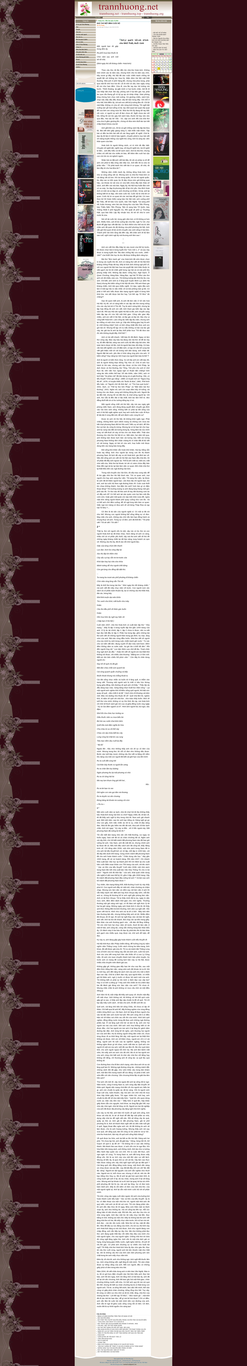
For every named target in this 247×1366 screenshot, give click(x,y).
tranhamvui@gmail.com (129, 1364)
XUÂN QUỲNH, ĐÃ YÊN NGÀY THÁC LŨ (109, 1337)
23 (153, 68)
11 (159, 63)
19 (162, 66)
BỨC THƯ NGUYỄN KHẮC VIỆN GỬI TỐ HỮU (111, 1350)
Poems (78, 59)
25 (159, 68)
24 (156, 68)
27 (165, 68)
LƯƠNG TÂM (101, 1342)
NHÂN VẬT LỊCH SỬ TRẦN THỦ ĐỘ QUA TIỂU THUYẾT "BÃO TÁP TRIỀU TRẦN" (121, 1331)
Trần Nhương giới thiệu (82, 57)
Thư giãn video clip (81, 52)
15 (170, 63)
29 (170, 68)
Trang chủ (86, 21)
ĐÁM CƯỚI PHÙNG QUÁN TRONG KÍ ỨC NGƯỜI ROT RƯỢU (116, 1344)
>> (169, 54)
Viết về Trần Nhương (81, 44)
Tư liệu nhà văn (80, 54)
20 (165, 66)
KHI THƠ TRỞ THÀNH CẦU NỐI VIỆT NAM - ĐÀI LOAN (114, 1327)
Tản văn (78, 32)
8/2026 (162, 54)
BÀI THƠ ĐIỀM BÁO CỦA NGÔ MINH (108, 1352)
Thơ (77, 27)
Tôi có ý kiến (79, 42)
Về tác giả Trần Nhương (82, 24)
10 (156, 63)
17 (156, 66)
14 (168, 63)
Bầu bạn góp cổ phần (81, 39)
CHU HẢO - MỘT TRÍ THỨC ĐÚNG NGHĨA (110, 1325)
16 (153, 66)
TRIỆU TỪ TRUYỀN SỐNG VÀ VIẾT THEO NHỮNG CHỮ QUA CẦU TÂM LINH (120, 1333)
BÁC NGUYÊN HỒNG (104, 1318)
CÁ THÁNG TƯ (157, 35)
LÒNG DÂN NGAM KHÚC (105, 1338)
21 (168, 66)
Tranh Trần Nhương (81, 64)
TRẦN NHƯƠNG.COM (159, 30)
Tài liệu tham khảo (81, 62)
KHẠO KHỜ (101, 1335)
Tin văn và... (79, 37)
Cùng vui (78, 47)
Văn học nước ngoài (81, 34)
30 (153, 71)
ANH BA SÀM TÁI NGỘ (160, 24)
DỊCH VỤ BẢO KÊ (103, 1340)
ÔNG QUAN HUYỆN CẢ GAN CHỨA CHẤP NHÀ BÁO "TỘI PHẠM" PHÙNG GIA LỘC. (122, 1329)
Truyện (78, 29)
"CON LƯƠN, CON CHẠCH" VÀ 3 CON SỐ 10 (111, 1322)
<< (154, 54)
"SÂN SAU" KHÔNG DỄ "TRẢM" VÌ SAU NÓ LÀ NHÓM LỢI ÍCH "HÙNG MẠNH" (120, 1346)
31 (156, 71)
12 (162, 63)
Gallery (78, 67)
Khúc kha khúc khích (81, 49)
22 (170, 66)
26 (162, 68)
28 (168, 68)
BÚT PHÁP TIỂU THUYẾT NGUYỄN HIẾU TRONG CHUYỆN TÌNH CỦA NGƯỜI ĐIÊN (122, 1320)
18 (159, 66)
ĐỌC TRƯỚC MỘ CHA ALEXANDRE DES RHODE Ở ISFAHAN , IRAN (118, 1323)
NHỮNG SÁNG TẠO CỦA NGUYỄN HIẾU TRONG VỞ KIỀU (115, 1348)
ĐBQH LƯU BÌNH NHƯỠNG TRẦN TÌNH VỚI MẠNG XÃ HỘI (115, 1316)
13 (165, 63)
